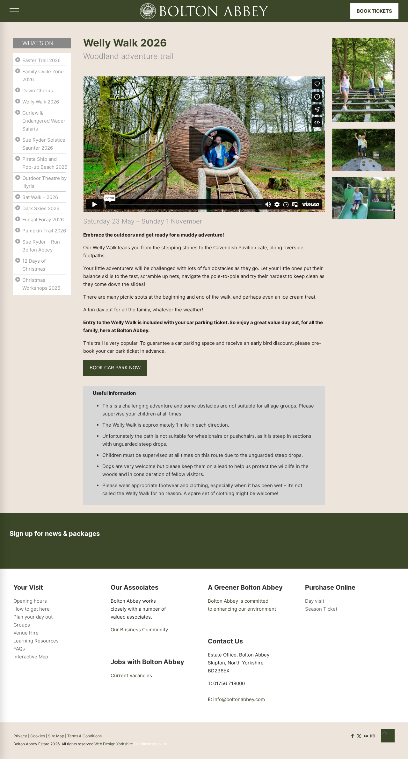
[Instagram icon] (372, 736)
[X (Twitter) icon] (359, 736)
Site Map (56, 736)
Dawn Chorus (37, 91)
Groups (21, 625)
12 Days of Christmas (34, 265)
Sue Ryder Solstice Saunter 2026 (43, 144)
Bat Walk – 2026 (40, 197)
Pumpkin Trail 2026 (44, 231)
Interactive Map (30, 657)
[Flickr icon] (365, 736)
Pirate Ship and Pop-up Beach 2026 (44, 163)
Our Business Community (139, 630)
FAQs (19, 649)
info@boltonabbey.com (239, 699)
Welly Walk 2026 (40, 102)
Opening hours (30, 601)
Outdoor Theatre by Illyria (44, 182)
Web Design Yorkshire (113, 743)
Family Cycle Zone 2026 (43, 75)
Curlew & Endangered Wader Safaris (43, 121)
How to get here (31, 609)
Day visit (314, 601)
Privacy (20, 736)
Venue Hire (26, 633)
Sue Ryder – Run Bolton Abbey (41, 246)
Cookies (37, 736)
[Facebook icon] (352, 736)
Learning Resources (36, 641)
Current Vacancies (131, 675)
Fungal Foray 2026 (43, 219)
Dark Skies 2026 (40, 208)
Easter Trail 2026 (41, 60)
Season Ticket (321, 609)
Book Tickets (374, 11)
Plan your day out (33, 617)
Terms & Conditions (84, 736)
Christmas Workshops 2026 (41, 284)
